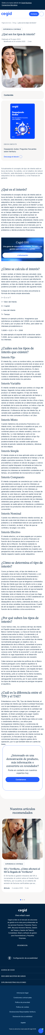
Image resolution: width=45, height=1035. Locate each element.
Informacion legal (22, 993)
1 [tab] (20, 899)
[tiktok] (27, 950)
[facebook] (32, 950)
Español (23, 1022)
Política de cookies (22, 1007)
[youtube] (17, 950)
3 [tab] (24, 899)
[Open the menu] (41, 14)
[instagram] (22, 950)
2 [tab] (22, 899)
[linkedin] (12, 950)
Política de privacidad (22, 1002)
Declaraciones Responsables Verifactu (22, 1012)
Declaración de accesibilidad (22, 1016)
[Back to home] (6, 14)
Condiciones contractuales (23, 997)
